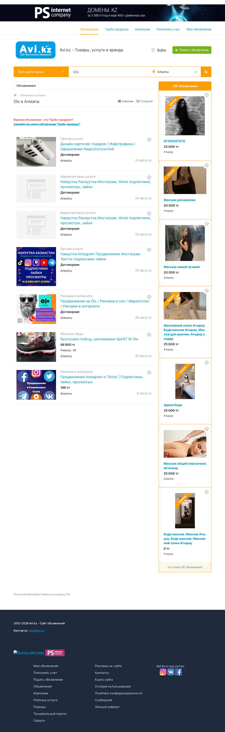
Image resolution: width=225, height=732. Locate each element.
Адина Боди (173, 405)
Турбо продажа (117, 29)
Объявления (89, 29)
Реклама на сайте (108, 666)
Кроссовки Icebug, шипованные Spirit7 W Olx (99, 339)
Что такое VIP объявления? (185, 567)
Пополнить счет (168, 29)
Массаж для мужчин (179, 200)
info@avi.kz (37, 630)
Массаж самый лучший (182, 267)
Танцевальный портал (50, 713)
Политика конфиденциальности (118, 693)
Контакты (102, 673)
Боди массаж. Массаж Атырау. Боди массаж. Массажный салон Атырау (184, 538)
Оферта (39, 720)
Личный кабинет (107, 707)
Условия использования (113, 686)
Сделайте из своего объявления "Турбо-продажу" (47, 124)
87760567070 (174, 141)
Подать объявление (48, 679)
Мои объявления (199, 29)
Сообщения (103, 700)
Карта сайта (104, 679)
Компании (142, 29)
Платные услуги (45, 700)
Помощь (39, 707)
